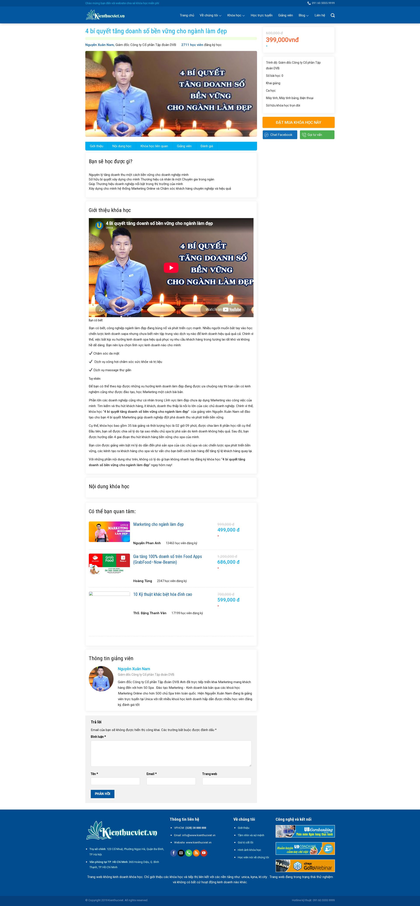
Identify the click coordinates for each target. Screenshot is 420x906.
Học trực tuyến (262, 15)
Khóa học (234, 15)
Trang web (209, 774)
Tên (94, 774)
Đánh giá (207, 146)
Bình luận (98, 736)
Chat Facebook (281, 135)
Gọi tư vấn (315, 135)
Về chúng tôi (209, 15)
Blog (302, 15)
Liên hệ (320, 15)
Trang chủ (187, 15)
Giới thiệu (96, 146)
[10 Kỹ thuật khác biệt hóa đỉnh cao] (109, 612)
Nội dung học (121, 146)
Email (152, 774)
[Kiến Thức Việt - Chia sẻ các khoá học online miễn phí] (107, 15)
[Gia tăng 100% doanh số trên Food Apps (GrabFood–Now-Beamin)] (109, 564)
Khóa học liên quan (154, 146)
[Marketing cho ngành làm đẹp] (109, 531)
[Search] (333, 15)
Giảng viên (285, 15)
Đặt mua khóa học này (298, 122)
